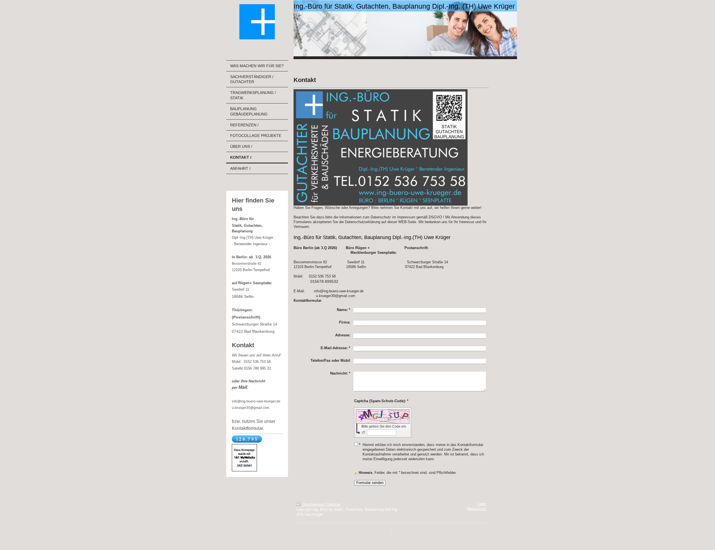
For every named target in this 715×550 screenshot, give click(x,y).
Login (481, 504)
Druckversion (313, 504)
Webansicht (476, 509)
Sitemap (333, 504)
